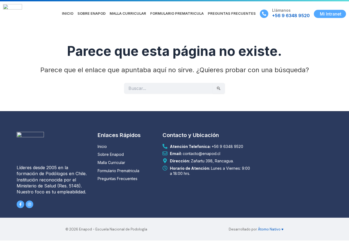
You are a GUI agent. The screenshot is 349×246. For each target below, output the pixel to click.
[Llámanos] (264, 14)
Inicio (67, 13)
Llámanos (281, 10)
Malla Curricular (128, 13)
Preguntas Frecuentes (232, 13)
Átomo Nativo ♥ (271, 229)
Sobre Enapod (91, 13)
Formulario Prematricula (177, 13)
